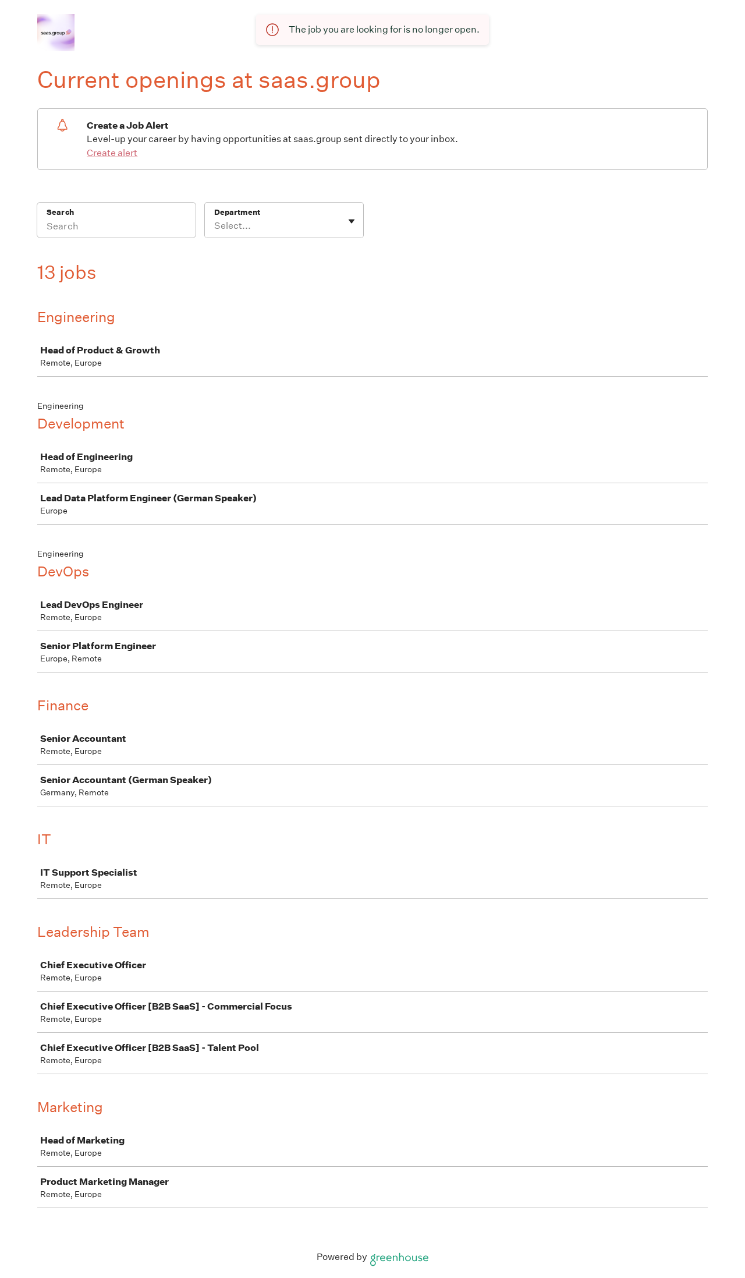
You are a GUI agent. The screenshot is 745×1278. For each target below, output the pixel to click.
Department (237, 212)
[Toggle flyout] (352, 221)
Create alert (112, 152)
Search (60, 212)
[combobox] (215, 226)
